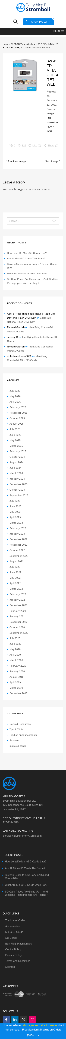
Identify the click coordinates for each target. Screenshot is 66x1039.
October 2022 (17, 550)
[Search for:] (33, 221)
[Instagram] (32, 1019)
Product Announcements (23, 734)
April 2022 (15, 583)
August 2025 (17, 423)
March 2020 (16, 660)
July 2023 (15, 500)
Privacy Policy (13, 955)
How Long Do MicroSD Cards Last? (27, 253)
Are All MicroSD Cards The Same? (26, 258)
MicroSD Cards (14, 931)
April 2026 (15, 401)
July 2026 (15, 390)
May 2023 (15, 511)
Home (5, 44)
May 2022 (15, 577)
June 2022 (15, 572)
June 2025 (15, 434)
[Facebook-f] (6, 1019)
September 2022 (19, 555)
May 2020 (15, 649)
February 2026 (18, 407)
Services (14, 740)
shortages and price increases (40, 1025)
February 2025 (18, 451)
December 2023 (18, 484)
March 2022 (16, 588)
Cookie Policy (13, 949)
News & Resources (20, 724)
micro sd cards (18, 745)
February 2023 (18, 528)
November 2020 (18, 621)
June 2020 (15, 643)
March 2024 (16, 473)
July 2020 (15, 638)
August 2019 (17, 676)
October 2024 (17, 456)
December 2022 (18, 539)
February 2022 (18, 594)
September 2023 (19, 495)
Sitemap (10, 966)
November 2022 (18, 544)
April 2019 (15, 682)
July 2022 (15, 566)
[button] (57, 31)
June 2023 (15, 506)
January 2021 (17, 616)
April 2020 (15, 654)
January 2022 (17, 599)
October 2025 (17, 418)
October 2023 (17, 489)
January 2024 (17, 478)
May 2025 (15, 440)
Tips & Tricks (17, 729)
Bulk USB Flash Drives (18, 943)
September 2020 (19, 632)
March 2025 (16, 445)
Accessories (12, 926)
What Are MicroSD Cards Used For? (27, 273)
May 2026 (15, 396)
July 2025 (15, 429)
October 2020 (17, 627)
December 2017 (18, 693)
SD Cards (11, 937)
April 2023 (15, 517)
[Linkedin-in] (14, 1019)
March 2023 (16, 522)
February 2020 (18, 665)
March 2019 (16, 687)
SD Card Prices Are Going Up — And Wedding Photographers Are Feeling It (26, 893)
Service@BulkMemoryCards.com (22, 835)
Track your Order (15, 920)
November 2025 (18, 412)
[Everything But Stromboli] (33, 12)
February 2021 (18, 610)
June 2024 (15, 467)
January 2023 (17, 533)
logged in (23, 189)
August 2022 (17, 561)
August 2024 (17, 462)
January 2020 (17, 671)
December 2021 (18, 605)
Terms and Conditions (17, 960)
